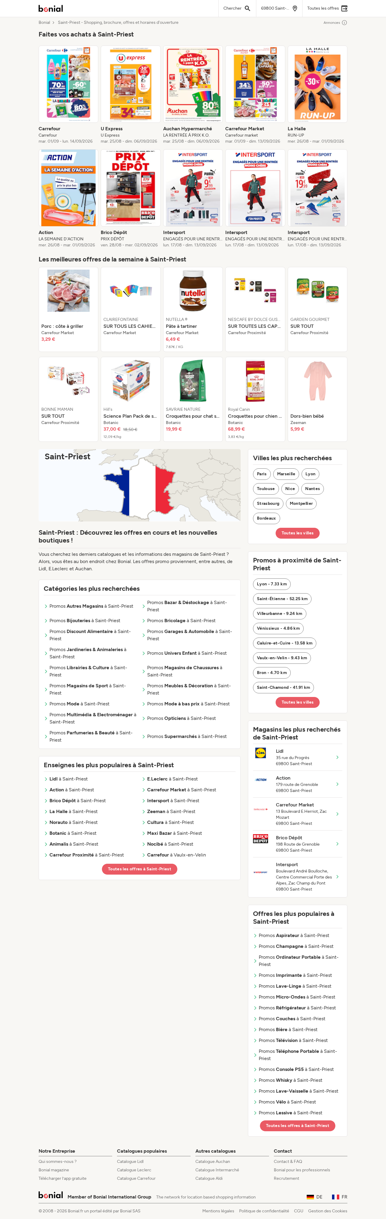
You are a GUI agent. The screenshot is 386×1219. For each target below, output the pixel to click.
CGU (298, 1211)
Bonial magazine (54, 1170)
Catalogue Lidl (130, 1161)
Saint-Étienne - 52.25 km (282, 598)
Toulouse (266, 488)
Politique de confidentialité (264, 1211)
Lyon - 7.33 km (272, 584)
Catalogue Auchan (212, 1161)
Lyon (310, 474)
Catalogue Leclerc (134, 1170)
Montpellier (301, 503)
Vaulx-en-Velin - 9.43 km (282, 657)
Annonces (332, 23)
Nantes (312, 488)
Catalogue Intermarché (217, 1170)
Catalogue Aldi (209, 1178)
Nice (290, 488)
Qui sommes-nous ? (58, 1161)
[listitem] (68, 95)
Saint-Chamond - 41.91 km (283, 687)
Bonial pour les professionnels (302, 1170)
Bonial (44, 23)
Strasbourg (268, 503)
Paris (262, 474)
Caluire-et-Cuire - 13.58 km (284, 643)
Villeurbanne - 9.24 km (279, 613)
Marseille (286, 474)
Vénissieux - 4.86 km (278, 628)
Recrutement (286, 1178)
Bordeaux (266, 518)
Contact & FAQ (288, 1161)
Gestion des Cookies (327, 1211)
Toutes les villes (298, 533)
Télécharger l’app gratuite (63, 1178)
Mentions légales (218, 1211)
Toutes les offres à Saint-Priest (139, 869)
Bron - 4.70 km (272, 672)
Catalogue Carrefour (136, 1178)
